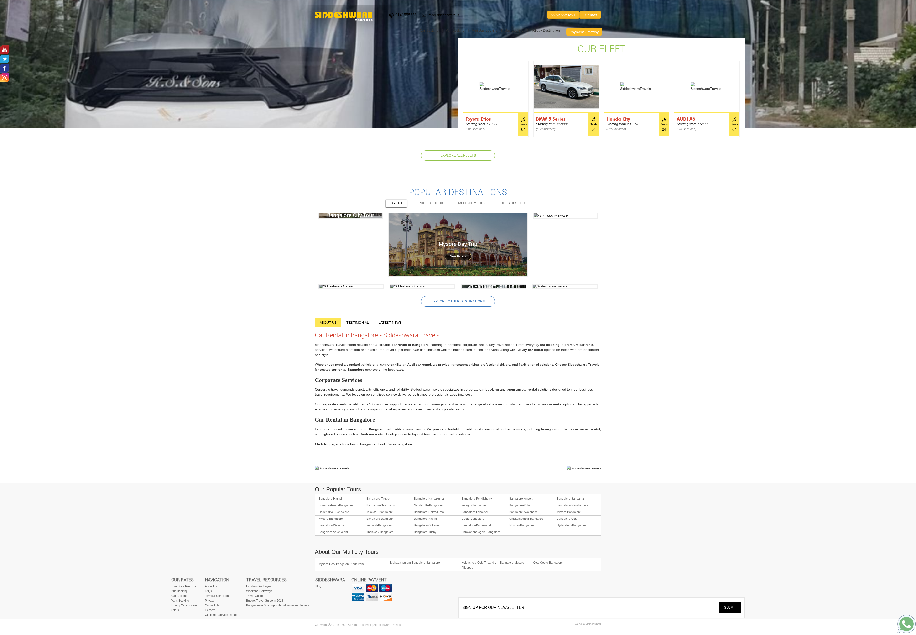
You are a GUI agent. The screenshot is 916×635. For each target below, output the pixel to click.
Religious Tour (514, 203)
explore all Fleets (458, 155)
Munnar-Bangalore (521, 525)
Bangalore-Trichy (425, 532)
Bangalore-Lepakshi (475, 512)
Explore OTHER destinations (458, 301)
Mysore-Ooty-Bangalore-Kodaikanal (342, 564)
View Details (458, 256)
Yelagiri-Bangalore (474, 505)
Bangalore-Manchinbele (572, 505)
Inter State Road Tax (184, 586)
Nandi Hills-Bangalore (428, 505)
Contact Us (212, 605)
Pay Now (590, 14)
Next (742, 96)
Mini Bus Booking (485, 30)
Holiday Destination (545, 30)
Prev (460, 96)
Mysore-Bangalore (569, 512)
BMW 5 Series (551, 119)
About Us (211, 586)
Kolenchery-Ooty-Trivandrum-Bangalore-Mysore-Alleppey (493, 565)
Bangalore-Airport (520, 498)
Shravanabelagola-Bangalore (481, 532)
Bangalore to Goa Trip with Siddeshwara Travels (277, 605)
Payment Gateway (584, 32)
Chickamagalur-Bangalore (526, 518)
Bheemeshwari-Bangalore (336, 505)
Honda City (618, 119)
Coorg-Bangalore (473, 518)
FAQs (208, 591)
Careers (210, 610)
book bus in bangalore (358, 444)
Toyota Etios (478, 119)
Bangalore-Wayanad (332, 525)
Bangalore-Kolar (520, 505)
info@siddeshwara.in (443, 15)
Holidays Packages (258, 586)
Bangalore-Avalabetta (523, 512)
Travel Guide (254, 596)
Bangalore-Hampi (330, 498)
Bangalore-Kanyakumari (430, 498)
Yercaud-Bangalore (379, 525)
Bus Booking (514, 30)
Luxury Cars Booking (184, 605)
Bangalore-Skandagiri (380, 505)
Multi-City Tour (471, 203)
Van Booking (455, 30)
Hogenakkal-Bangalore (334, 512)
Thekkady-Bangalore (380, 532)
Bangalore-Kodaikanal (476, 525)
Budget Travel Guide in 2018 (264, 600)
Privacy (209, 600)
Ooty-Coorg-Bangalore (548, 562)
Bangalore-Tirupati (378, 498)
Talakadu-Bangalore (379, 512)
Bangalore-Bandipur (379, 518)
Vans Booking (180, 600)
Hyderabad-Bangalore (571, 525)
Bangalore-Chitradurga (429, 512)
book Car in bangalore (395, 444)
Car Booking (429, 30)
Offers (175, 610)
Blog (318, 586)
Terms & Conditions (217, 596)
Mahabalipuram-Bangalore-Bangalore (415, 562)
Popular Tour (431, 203)
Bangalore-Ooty (567, 518)
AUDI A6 (686, 119)
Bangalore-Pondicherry (477, 498)
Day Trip (396, 203)
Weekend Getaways (259, 591)
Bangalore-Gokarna (427, 525)
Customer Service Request (222, 615)
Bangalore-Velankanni (333, 532)
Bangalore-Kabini (425, 518)
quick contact (563, 14)
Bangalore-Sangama (570, 498)
